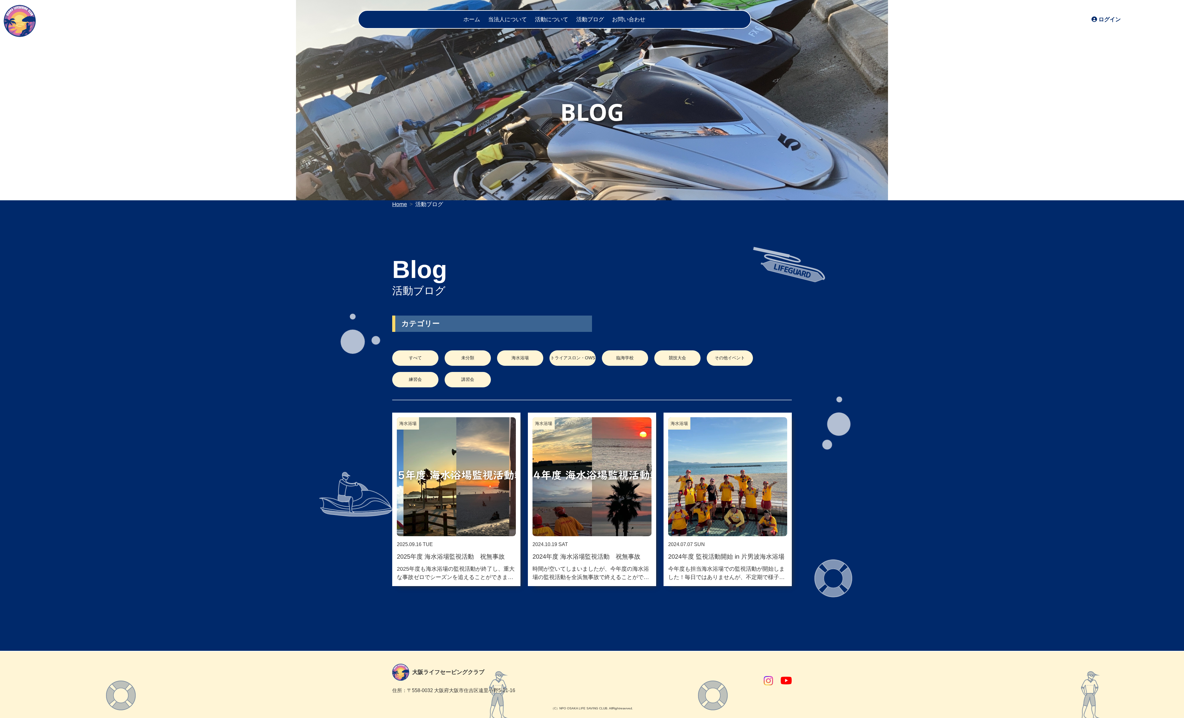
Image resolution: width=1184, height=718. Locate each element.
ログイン (1110, 19)
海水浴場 (520, 357)
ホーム (471, 19)
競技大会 (677, 357)
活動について (551, 19)
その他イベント (730, 357)
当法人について (507, 19)
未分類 (467, 357)
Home (399, 204)
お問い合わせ (628, 19)
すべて (415, 357)
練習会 (415, 379)
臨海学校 (625, 357)
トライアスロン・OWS (572, 357)
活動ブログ (590, 19)
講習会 (467, 379)
